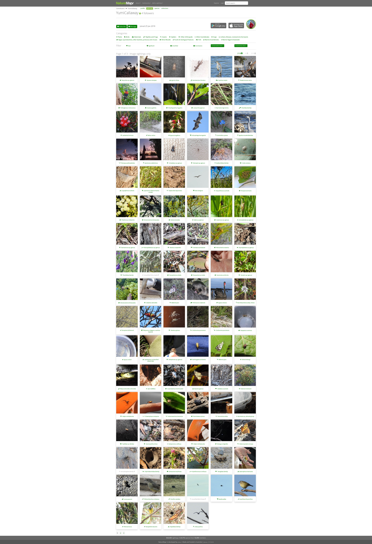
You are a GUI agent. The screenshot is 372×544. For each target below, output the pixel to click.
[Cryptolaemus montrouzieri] (174, 376)
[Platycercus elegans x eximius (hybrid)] (150, 317)
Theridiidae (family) (128, 275)
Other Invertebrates (202, 37)
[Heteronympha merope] (245, 431)
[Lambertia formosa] (127, 123)
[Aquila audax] (221, 486)
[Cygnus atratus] (221, 290)
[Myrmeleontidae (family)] (150, 459)
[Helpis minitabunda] (127, 403)
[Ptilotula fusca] (127, 514)
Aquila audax (222, 499)
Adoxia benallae (175, 220)
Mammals (137, 37)
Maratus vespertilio (175, 247)
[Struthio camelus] (174, 486)
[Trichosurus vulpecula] (198, 290)
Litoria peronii (128, 499)
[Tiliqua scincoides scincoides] (127, 376)
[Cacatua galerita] (150, 95)
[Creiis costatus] (245, 150)
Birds (127, 37)
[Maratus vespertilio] (174, 235)
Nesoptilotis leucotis (151, 527)
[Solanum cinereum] (245, 376)
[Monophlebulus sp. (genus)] (150, 235)
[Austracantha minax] (150, 431)
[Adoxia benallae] (174, 207)
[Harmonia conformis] (221, 262)
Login (222, 3)
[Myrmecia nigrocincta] (221, 95)
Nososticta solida (223, 416)
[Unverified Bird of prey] (198, 486)
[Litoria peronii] (127, 486)
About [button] (138, 3)
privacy (206, 542)
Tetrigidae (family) (223, 471)
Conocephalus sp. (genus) (246, 220)
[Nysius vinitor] (127, 347)
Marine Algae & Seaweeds (231, 40)
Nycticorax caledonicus (151, 163)
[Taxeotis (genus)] (198, 376)
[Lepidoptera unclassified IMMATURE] (150, 347)
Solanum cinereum (246, 389)
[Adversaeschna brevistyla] (174, 403)
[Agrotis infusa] (174, 67)
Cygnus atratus (222, 303)
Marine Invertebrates (212, 40)
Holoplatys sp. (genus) (175, 163)
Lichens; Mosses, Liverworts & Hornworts (234, 37)
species (157, 8)
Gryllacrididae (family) (222, 163)
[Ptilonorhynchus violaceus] (150, 486)
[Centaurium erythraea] (174, 459)
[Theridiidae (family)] (127, 262)
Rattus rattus (151, 135)
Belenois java (175, 303)
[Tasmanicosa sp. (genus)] (127, 235)
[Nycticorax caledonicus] (150, 150)
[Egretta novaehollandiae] (245, 123)
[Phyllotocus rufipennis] (127, 207)
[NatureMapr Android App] (218, 26)
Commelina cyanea (222, 135)
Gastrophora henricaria (246, 471)
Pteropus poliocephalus (128, 163)
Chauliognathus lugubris (175, 108)
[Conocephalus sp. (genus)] (245, 207)
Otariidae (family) (246, 108)
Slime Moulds (166, 40)
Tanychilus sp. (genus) (128, 80)
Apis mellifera (151, 389)
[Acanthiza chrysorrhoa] (245, 486)
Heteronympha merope (246, 444)
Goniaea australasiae (199, 247)
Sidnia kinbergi (246, 359)
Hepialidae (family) (175, 527)
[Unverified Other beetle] (150, 262)
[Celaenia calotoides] (150, 290)
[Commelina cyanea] (221, 123)
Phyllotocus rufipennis (127, 220)
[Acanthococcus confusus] (198, 459)
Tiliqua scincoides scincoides (128, 389)
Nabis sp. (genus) (199, 220)
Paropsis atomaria (246, 191)
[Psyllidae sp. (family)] (127, 431)
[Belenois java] (174, 290)
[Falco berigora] (198, 178)
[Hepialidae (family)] (174, 514)
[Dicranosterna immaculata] (150, 207)
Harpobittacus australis (222, 191)
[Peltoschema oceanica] (221, 235)
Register (216, 3)
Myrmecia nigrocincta (222, 108)
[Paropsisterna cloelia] (174, 262)
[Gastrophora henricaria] (245, 459)
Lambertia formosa (127, 135)
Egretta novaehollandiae (246, 135)
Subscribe (122, 26)
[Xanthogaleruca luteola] (198, 347)
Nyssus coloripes (152, 80)
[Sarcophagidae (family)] (127, 459)
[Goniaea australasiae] (198, 235)
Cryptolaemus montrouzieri (175, 389)
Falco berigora (199, 190)
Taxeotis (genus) (198, 389)
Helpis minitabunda (128, 416)
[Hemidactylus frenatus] (198, 67)
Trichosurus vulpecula (198, 303)
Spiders (173, 37)
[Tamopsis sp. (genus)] (198, 150)
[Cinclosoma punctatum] (198, 317)
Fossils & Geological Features (184, 40)
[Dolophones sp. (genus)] (174, 347)
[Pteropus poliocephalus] (127, 150)
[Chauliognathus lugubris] (174, 95)
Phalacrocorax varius (246, 80)
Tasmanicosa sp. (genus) (128, 247)
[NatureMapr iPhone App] (236, 26)
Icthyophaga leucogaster (199, 135)
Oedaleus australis (222, 389)
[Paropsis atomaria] (245, 178)
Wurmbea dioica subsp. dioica (245, 303)
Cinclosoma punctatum (199, 330)
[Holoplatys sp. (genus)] (174, 150)
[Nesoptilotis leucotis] (150, 514)
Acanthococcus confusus (199, 471)
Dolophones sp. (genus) (175, 359)
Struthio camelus (175, 499)
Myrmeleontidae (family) (152, 471)
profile (143, 8)
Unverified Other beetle (151, 275)
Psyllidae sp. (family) (128, 444)
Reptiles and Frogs (152, 37)
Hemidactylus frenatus (198, 80)
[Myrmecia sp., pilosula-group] (245, 403)
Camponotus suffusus (174, 444)
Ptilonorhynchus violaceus (151, 499)
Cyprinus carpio (222, 80)
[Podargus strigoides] (221, 431)
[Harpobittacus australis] (221, 178)
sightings (150, 8)
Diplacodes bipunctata (175, 190)
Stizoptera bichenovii (128, 330)
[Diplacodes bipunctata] (174, 178)
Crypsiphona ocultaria (127, 190)
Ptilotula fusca (128, 527)
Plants (120, 37)
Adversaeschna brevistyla (175, 416)
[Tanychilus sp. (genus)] (127, 67)
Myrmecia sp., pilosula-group (246, 416)
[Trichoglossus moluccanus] (127, 95)
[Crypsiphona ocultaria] (127, 178)
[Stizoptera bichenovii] (127, 317)
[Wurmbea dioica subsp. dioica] (245, 290)
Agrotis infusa (175, 80)
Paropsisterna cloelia (175, 275)
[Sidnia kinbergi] (245, 347)
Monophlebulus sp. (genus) (152, 247)
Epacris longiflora (175, 135)
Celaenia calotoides (151, 303)
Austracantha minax (152, 444)
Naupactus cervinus (246, 330)
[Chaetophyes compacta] (150, 403)
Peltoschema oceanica (222, 247)
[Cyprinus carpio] (221, 67)
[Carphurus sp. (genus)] (221, 207)
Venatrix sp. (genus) (246, 275)
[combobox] (240, 3)
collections (164, 8)
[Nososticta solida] (221, 403)
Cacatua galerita (151, 108)
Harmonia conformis (223, 275)
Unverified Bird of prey (198, 499)
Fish (199, 40)
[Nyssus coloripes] (150, 67)
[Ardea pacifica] (198, 514)
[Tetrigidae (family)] (221, 459)
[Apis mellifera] (150, 376)
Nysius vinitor (128, 359)
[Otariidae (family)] (245, 95)
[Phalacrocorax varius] (245, 67)
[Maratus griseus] (174, 317)
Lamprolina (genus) (199, 108)
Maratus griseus (175, 330)
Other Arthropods (186, 37)
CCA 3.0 (211, 542)
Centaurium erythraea (175, 471)
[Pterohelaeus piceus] (198, 403)
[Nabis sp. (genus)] (198, 207)
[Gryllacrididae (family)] (221, 150)
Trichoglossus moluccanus (127, 108)
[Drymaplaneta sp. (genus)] (245, 235)
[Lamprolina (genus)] (198, 95)
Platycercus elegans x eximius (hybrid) (151, 331)
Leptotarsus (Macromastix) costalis (151, 191)
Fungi (215, 37)
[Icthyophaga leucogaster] (198, 123)
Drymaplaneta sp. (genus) (246, 247)
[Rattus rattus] (150, 123)
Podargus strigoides (222, 444)
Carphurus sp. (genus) (222, 220)
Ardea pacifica (199, 527)
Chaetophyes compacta (152, 416)
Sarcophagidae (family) (127, 471)
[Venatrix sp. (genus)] (245, 262)
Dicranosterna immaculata (151, 220)
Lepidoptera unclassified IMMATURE (151, 360)
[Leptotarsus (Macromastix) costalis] (150, 178)
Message (133, 26)
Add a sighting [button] (157, 3)
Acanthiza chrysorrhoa (245, 499)
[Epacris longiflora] (174, 123)
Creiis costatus (246, 163)
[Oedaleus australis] (221, 376)
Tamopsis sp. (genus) (199, 163)
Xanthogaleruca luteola (199, 359)
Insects (164, 37)
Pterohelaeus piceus (199, 416)
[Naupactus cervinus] (245, 317)
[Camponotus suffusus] (174, 431)
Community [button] (146, 3)
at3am (179, 542)
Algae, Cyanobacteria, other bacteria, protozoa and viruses (137, 40)
